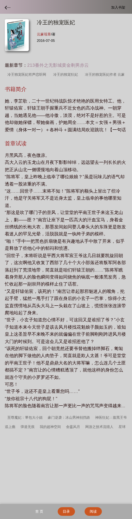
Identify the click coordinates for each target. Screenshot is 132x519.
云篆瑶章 (44, 34)
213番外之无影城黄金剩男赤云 (58, 65)
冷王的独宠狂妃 (66, 74)
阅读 (93, 511)
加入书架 (119, 7)
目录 (66, 511)
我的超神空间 (50, 427)
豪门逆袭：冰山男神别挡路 (69, 417)
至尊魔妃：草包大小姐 (25, 417)
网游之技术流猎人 (99, 427)
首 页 (39, 511)
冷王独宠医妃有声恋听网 (27, 74)
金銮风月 (73, 427)
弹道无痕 (28, 427)
